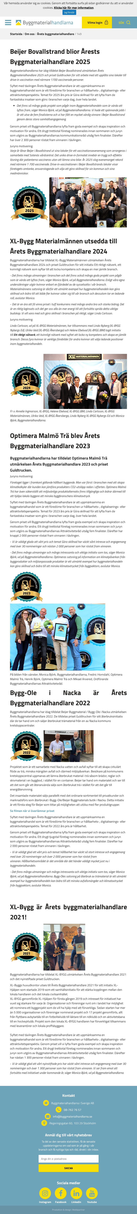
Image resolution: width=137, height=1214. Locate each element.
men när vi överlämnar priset (35, 811)
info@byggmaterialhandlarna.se (72, 1116)
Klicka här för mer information (74, 7)
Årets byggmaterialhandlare (55, 34)
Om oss (30, 34)
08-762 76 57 (72, 1110)
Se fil (13, 811)
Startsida (16, 34)
